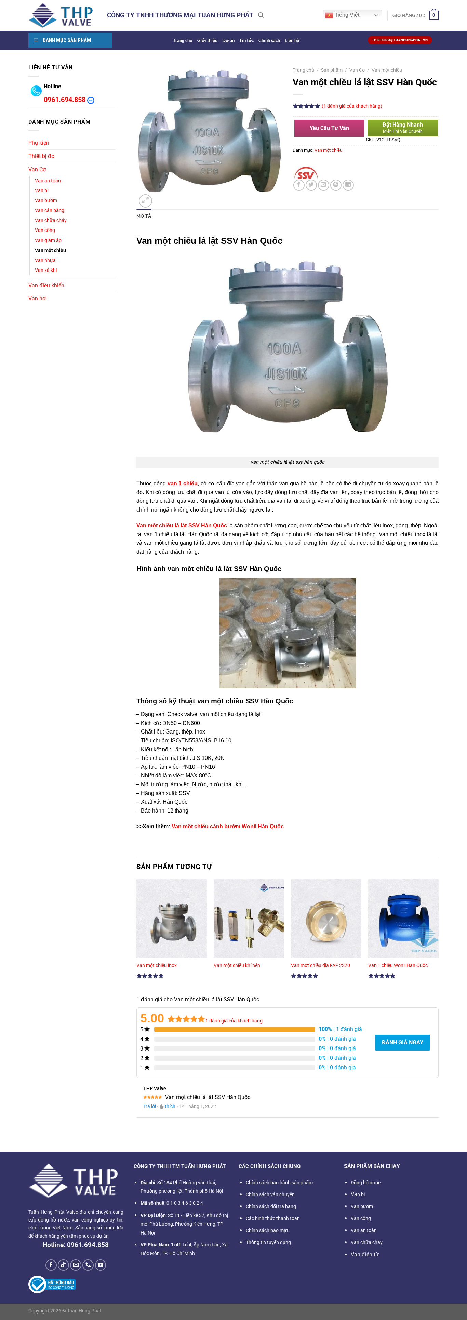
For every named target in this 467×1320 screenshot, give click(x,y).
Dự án (228, 40)
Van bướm (46, 200)
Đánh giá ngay (402, 1042)
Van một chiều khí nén (237, 965)
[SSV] (306, 173)
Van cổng (45, 230)
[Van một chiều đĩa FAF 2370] (326, 921)
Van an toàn (48, 181)
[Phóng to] (145, 201)
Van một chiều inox (156, 965)
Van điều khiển (46, 285)
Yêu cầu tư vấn (329, 128)
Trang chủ (182, 40)
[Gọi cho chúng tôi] (88, 1265)
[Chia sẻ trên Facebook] (299, 185)
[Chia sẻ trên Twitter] (311, 185)
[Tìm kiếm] (261, 15)
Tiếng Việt (346, 15)
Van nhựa (45, 260)
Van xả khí (46, 270)
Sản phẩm (332, 70)
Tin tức (246, 40)
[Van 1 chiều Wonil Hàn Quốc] (403, 921)
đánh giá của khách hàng (234, 1021)
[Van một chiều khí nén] (249, 921)
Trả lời (149, 1106)
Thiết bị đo (41, 156)
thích (170, 1106)
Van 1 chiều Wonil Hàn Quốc (398, 965)
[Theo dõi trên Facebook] (51, 1265)
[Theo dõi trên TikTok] (63, 1265)
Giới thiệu (207, 40)
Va (358, 1194)
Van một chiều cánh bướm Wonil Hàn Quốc (228, 826)
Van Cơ (37, 169)
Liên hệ (292, 40)
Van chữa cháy (51, 220)
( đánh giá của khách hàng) (352, 106)
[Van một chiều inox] (171, 921)
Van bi (41, 191)
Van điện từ (365, 1254)
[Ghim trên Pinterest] (336, 185)
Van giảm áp (48, 240)
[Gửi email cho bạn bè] (323, 185)
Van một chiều (50, 250)
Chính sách (269, 40)
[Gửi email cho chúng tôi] (75, 1265)
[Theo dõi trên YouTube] (100, 1265)
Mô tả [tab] (143, 216)
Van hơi (37, 298)
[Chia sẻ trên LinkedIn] (348, 185)
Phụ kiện (38, 143)
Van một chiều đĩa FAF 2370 (320, 965)
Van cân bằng (49, 210)
